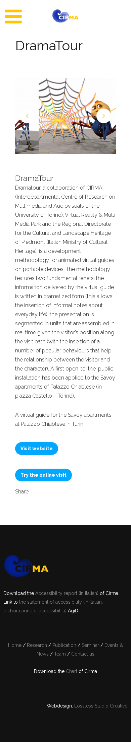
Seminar (90, 645)
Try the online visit (43, 475)
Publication (64, 645)
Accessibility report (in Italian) (67, 593)
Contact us (82, 654)
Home (14, 645)
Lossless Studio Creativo (101, 706)
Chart (71, 671)
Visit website (36, 448)
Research (37, 645)
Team (60, 654)
